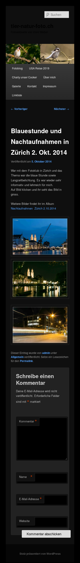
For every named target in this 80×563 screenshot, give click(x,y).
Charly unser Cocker (24, 77)
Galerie (16, 86)
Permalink (26, 361)
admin (46, 353)
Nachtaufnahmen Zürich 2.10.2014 (33, 208)
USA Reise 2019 (39, 68)
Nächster (61, 109)
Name (25, 476)
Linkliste (17, 95)
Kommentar (28, 421)
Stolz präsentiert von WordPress (40, 554)
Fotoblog (17, 68)
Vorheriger (19, 109)
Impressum (49, 86)
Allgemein (17, 357)
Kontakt (31, 86)
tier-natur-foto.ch (32, 26)
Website (24, 521)
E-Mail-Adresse (30, 499)
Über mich (49, 77)
